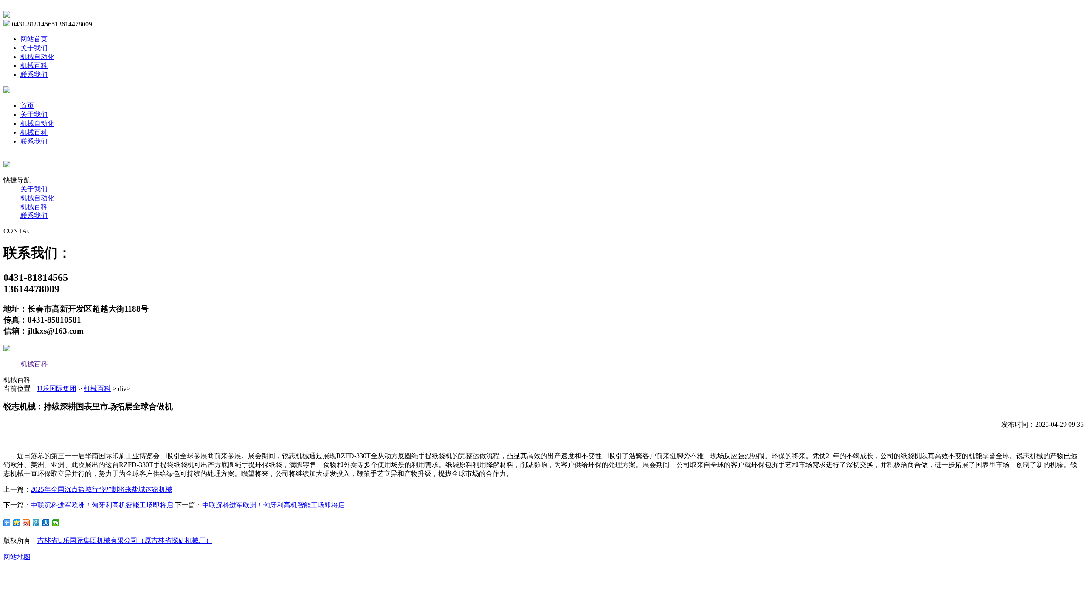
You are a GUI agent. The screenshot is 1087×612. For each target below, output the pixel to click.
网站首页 (34, 38)
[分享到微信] (55, 522)
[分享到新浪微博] (26, 522)
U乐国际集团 (56, 388)
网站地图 (17, 557)
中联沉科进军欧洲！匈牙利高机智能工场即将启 (102, 505)
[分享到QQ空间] (16, 522)
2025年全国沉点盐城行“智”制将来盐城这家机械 (101, 489)
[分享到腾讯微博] (36, 522)
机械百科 (34, 65)
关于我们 (34, 47)
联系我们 (34, 74)
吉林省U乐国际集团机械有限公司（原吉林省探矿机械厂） (124, 540)
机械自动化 (37, 56)
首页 (27, 105)
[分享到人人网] (46, 522)
